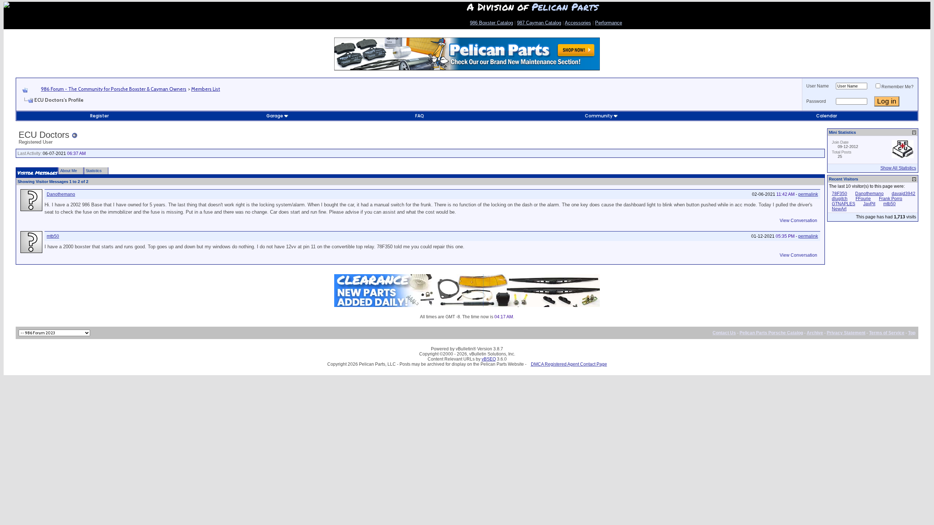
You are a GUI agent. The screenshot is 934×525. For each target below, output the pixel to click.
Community (599, 116)
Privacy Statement (846, 332)
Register (99, 116)
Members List (205, 89)
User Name (817, 86)
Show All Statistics (898, 168)
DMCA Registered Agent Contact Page (569, 364)
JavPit (869, 203)
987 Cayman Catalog (539, 23)
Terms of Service (886, 332)
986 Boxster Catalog (491, 23)
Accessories (578, 23)
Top (911, 332)
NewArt (839, 208)
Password (816, 101)
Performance (608, 23)
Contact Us (724, 332)
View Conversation (798, 220)
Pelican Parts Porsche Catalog (771, 332)
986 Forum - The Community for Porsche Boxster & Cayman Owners (113, 89)
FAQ (419, 116)
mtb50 (53, 236)
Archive (815, 332)
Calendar (826, 116)
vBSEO (489, 359)
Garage (274, 116)
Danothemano (61, 194)
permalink (808, 194)
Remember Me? (897, 86)
